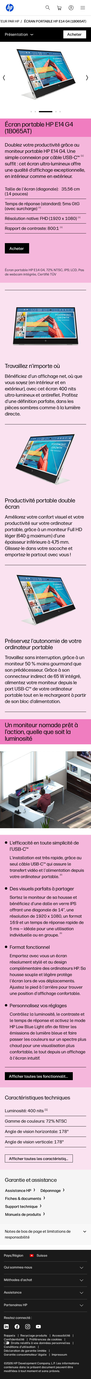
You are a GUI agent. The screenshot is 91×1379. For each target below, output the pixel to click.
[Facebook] (17, 1326)
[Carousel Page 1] (31, 112)
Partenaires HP (15, 1305)
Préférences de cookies (45, 1339)
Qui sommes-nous (18, 1267)
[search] (48, 8)
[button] (45, 1234)
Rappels (9, 1335)
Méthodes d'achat (18, 1280)
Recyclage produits (33, 1335)
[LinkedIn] (6, 1326)
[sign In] (71, 8)
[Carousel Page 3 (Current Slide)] (45, 112)
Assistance (13, 1292)
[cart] (59, 8)
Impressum (59, 1354)
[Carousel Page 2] (35, 112)
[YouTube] (38, 1326)
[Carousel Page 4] (56, 112)
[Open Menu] (83, 8)
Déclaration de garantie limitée (25, 1350)
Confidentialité (14, 1339)
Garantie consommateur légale (25, 1354)
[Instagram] (27, 1326)
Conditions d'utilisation (19, 1347)
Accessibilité (61, 1335)
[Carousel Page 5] (60, 112)
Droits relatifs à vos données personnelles (40, 1343)
